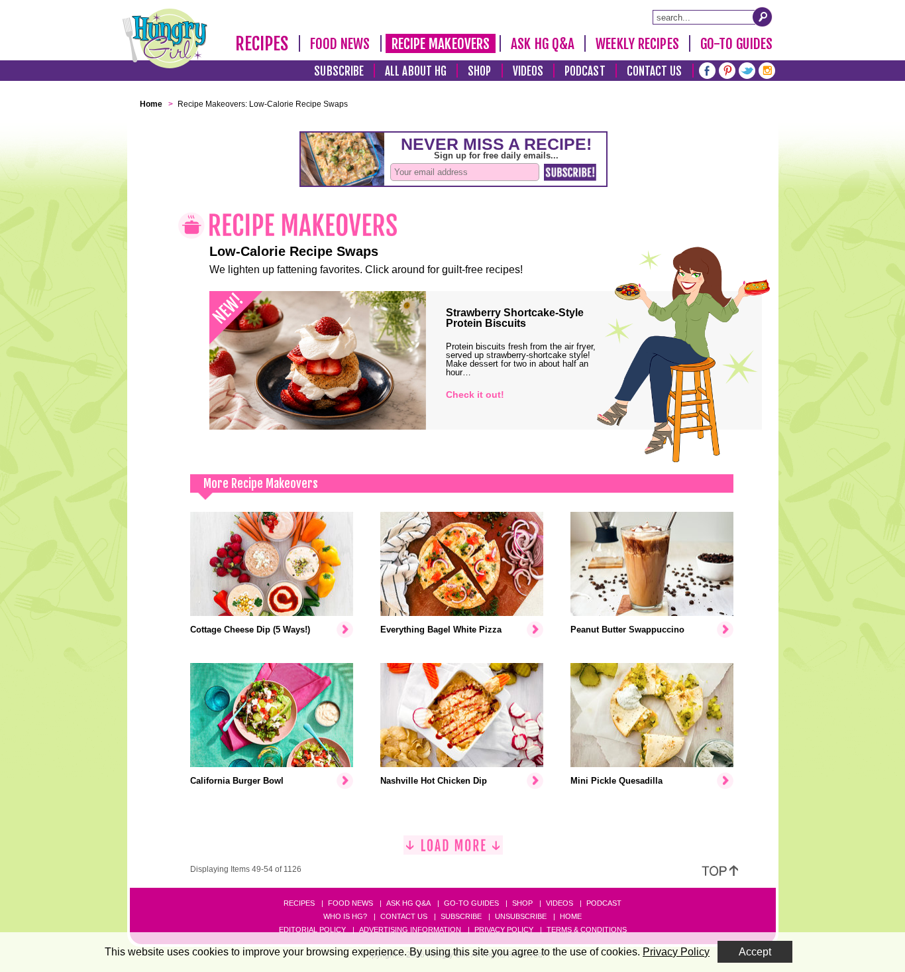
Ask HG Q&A (542, 43)
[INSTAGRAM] (767, 69)
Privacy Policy (503, 930)
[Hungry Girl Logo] (165, 38)
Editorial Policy (312, 930)
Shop (479, 71)
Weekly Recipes (637, 43)
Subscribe (339, 71)
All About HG (416, 71)
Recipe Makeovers (441, 43)
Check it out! (475, 394)
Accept (755, 951)
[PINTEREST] (727, 69)
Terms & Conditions (587, 930)
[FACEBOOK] (707, 69)
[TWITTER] (747, 69)
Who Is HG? (345, 916)
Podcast (585, 71)
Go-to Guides (471, 903)
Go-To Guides (736, 43)
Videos (528, 71)
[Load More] (453, 850)
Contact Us (654, 71)
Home (571, 916)
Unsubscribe (521, 916)
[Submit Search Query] (762, 17)
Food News (340, 43)
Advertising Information (410, 930)
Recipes (262, 43)
